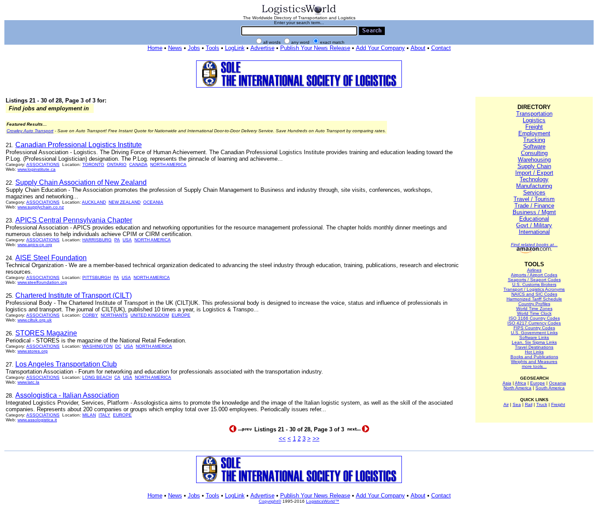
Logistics (534, 120)
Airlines (534, 270)
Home (155, 48)
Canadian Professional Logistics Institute (78, 144)
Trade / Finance (534, 205)
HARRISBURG (97, 239)
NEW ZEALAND (125, 202)
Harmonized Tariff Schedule (534, 298)
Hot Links (534, 351)
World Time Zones (534, 308)
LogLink (235, 48)
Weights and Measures (534, 361)
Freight (534, 126)
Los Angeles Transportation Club (66, 364)
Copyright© (270, 501)
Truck (541, 404)
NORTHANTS (114, 315)
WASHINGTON (97, 346)
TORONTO (93, 164)
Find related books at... (534, 244)
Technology (534, 179)
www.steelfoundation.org (42, 282)
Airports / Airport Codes (534, 274)
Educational (534, 218)
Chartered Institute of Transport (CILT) (73, 295)
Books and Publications (534, 356)
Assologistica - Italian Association (67, 395)
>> (316, 438)
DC (118, 346)
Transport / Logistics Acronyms (534, 289)
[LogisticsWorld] (299, 13)
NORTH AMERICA (168, 164)
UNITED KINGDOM (149, 315)
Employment (534, 133)
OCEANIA (153, 202)
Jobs (194, 48)
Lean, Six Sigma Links (534, 342)
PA (117, 239)
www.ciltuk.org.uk (35, 320)
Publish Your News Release (315, 48)
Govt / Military (534, 225)
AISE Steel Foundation (51, 257)
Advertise (262, 48)
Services (534, 192)
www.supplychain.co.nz (41, 207)
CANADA (138, 164)
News (175, 48)
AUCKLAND (94, 202)
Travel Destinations (534, 347)
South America (550, 387)
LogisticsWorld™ (322, 501)
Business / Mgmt (534, 212)
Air (506, 404)
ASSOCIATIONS (43, 164)
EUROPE (181, 315)
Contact (441, 48)
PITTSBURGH (96, 277)
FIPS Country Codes (534, 327)
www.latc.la (28, 382)
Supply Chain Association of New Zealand (81, 182)
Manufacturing (534, 186)
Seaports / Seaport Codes (534, 279)
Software (534, 146)
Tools (212, 48)
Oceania (557, 383)
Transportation (534, 113)
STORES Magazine (46, 333)
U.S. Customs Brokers (534, 284)
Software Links (534, 337)
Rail (528, 404)
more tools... (534, 366)
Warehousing (534, 159)
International (534, 232)
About (418, 48)
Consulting (534, 153)
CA (117, 377)
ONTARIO (117, 164)
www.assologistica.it (37, 419)
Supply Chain (534, 166)
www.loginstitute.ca (37, 169)
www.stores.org (33, 351)
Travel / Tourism (534, 199)
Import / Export (534, 172)
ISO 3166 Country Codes (534, 318)
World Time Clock (534, 313)
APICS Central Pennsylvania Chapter (73, 220)
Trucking (534, 140)
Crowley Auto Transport (30, 130)
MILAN (89, 415)
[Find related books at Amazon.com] (534, 251)
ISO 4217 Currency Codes (534, 323)
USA (127, 239)
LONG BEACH (97, 377)
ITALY (104, 415)
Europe (537, 383)
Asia (507, 383)
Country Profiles (534, 303)
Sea (517, 404)
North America (517, 387)
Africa (520, 383)
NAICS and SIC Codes (534, 294)
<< (282, 438)
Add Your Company (380, 48)
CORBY (90, 315)
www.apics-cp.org (35, 244)
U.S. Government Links (534, 332)
